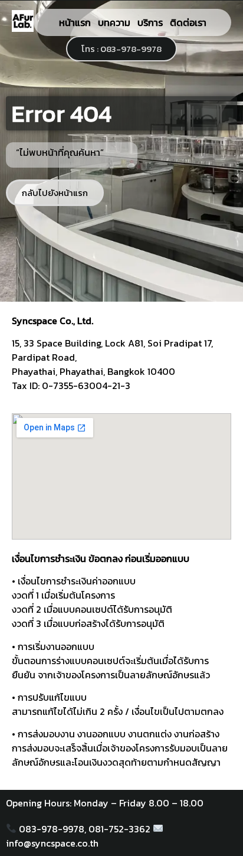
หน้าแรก (75, 22)
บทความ (114, 22)
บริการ (150, 22)
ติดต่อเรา (188, 22)
